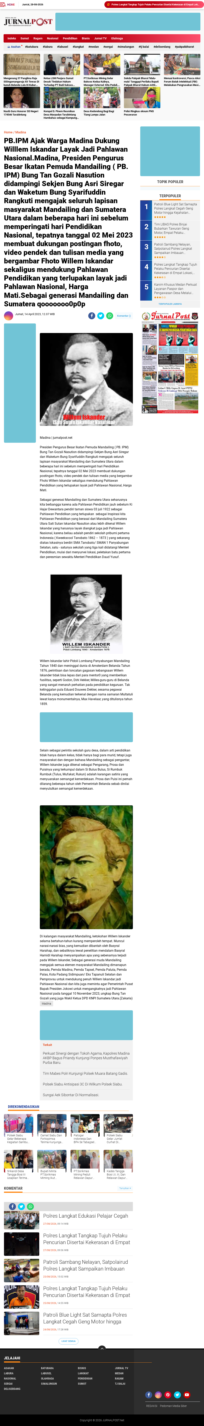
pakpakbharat (185, 46)
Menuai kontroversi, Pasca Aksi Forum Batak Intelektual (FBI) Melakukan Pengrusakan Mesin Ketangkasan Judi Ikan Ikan (182, 82)
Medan (94, 46)
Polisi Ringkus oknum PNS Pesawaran (139, 113)
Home (11, 4)
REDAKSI (151, 1406)
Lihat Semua (69, 1341)
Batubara (32, 46)
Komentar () (124, 315)
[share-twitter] (100, 315)
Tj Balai (144, 46)
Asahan (16, 46)
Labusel (63, 46)
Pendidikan (70, 38)
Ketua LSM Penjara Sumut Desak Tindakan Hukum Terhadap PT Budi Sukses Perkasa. (58, 82)
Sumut (25, 38)
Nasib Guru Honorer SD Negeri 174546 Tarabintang (21, 113)
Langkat (79, 46)
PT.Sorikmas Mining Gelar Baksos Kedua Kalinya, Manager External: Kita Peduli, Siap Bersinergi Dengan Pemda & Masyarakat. (101, 82)
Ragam (37, 38)
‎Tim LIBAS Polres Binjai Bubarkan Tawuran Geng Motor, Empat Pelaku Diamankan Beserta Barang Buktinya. (173, 228)
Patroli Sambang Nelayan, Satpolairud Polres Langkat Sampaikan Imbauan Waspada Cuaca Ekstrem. (85, 1268)
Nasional (52, 38)
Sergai (109, 46)
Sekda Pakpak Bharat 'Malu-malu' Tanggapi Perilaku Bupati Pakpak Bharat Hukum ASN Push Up (141, 82)
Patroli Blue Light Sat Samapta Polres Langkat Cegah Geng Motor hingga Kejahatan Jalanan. (156, 4)
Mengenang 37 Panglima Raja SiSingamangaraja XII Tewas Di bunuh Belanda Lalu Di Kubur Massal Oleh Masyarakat (21, 82)
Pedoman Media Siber (173, 1406)
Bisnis (86, 38)
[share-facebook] (91, 315)
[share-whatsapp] (109, 315)
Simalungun (126, 46)
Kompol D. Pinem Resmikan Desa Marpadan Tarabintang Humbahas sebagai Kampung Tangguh (60, 115)
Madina (20, 132)
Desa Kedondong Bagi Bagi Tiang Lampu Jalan (99, 113)
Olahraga (117, 38)
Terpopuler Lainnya (170, 304)
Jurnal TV (100, 38)
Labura (48, 46)
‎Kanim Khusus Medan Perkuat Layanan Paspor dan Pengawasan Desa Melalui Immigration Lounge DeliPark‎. (175, 289)
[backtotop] (102, 1349)
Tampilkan (124, 1188)
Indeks (12, 38)
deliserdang (162, 46)
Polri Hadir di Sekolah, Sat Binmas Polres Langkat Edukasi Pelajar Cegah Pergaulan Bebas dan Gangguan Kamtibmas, (85, 1216)
